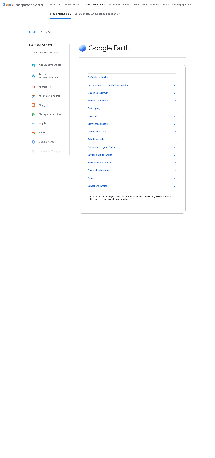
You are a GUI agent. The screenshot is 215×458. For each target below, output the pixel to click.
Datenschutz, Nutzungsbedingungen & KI (97, 14)
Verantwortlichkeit (119, 4)
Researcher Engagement (176, 4)
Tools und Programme (146, 4)
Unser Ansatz (72, 4)
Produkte (33, 32)
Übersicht (56, 4)
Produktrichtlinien (60, 14)
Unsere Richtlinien (94, 4)
